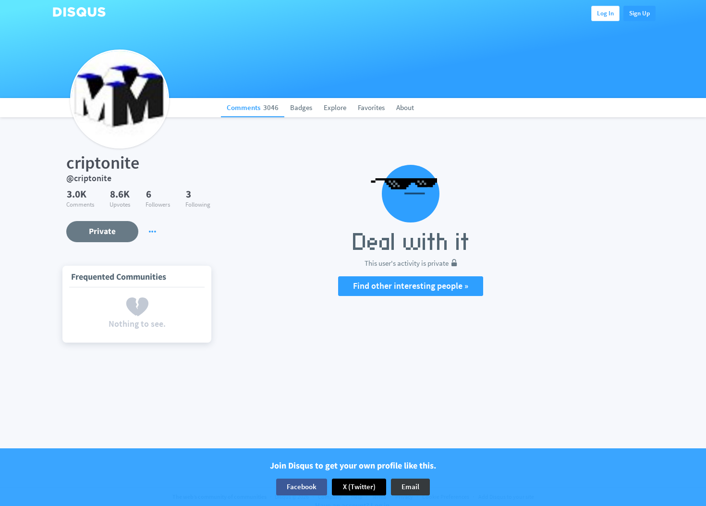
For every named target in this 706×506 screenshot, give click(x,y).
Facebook (301, 486)
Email (410, 486)
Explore (335, 107)
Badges (301, 107)
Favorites (371, 107)
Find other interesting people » (410, 285)
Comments (253, 107)
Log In (605, 13)
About (405, 107)
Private (102, 231)
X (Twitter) (359, 486)
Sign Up (639, 13)
